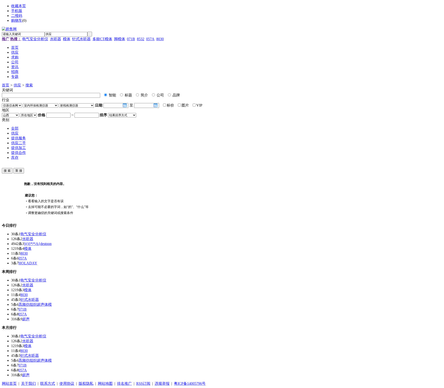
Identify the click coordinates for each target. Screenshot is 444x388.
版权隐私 (86, 383)
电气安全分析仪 (35, 39)
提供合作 (18, 153)
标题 (128, 95)
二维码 (16, 16)
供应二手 (18, 143)
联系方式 (47, 383)
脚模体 (119, 39)
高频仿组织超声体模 (35, 304)
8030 (160, 39)
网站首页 (9, 383)
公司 (160, 95)
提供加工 (18, 148)
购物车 (16, 20)
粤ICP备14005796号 (190, 383)
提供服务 (18, 138)
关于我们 (28, 383)
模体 (66, 39)
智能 (112, 95)
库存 (14, 157)
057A (150, 39)
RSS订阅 (143, 383)
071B (131, 39)
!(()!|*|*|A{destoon (38, 244)
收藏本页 (18, 6)
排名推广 (124, 383)
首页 (5, 85)
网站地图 (105, 383)
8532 (140, 39)
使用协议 (66, 383)
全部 (14, 128)
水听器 (55, 39)
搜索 (29, 85)
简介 (144, 95)
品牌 (176, 95)
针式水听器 (81, 39)
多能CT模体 (102, 39)
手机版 (16, 11)
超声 (26, 319)
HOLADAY (27, 263)
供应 (17, 85)
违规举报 (162, 383)
